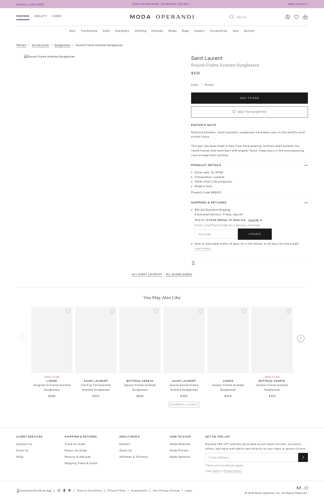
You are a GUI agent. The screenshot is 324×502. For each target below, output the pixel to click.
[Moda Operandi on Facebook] (64, 490)
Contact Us (24, 444)
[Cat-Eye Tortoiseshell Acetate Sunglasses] (96, 340)
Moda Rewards (180, 444)
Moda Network (180, 456)
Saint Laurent (207, 58)
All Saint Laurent (147, 274)
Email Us (22, 450)
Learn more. (203, 248)
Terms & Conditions (89, 490)
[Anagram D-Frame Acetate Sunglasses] (52, 340)
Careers (124, 444)
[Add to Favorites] (68, 311)
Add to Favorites (252, 111)
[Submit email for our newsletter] (303, 457)
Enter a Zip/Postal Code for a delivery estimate (227, 225)
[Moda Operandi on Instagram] (59, 490)
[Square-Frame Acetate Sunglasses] (140, 340)
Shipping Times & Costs (81, 463)
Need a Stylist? (298, 4)
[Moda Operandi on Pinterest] (69, 490)
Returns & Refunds (78, 456)
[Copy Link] (249, 263)
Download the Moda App (36, 490)
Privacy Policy (117, 490)
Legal (188, 490)
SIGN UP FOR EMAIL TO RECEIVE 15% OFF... (162, 4)
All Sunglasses (179, 274)
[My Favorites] (296, 17)
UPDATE (255, 234)
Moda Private (179, 450)
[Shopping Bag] (305, 17)
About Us (125, 450)
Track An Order (75, 444)
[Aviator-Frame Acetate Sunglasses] (228, 340)
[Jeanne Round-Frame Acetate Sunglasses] (184, 340)
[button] (102, 120)
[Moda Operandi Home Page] (162, 17)
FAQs (20, 456)
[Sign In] (287, 17)
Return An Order (76, 450)
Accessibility (139, 490)
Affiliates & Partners (133, 456)
